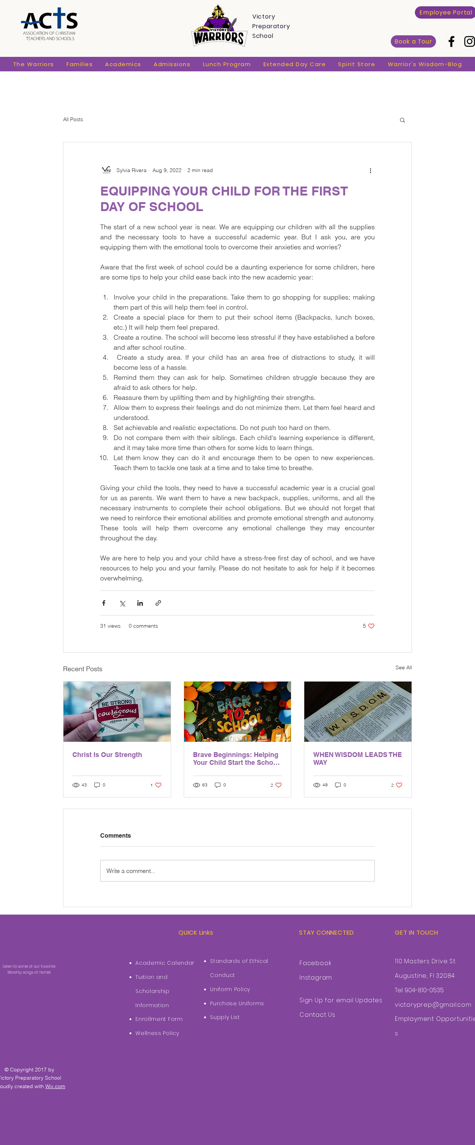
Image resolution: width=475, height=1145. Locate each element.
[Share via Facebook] (103, 603)
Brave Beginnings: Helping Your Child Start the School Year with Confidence (236, 758)
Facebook (315, 963)
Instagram (315, 977)
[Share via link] (158, 603)
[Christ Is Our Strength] (117, 712)
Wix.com (55, 1086)
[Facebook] (451, 41)
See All (404, 667)
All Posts (73, 119)
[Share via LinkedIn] (140, 603)
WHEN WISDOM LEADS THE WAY (357, 758)
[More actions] (370, 170)
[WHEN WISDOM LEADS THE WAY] (358, 712)
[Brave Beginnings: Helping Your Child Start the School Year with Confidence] (237, 712)
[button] (33, 64)
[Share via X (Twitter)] (121, 603)
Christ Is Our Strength (107, 755)
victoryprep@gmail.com (433, 1004)
